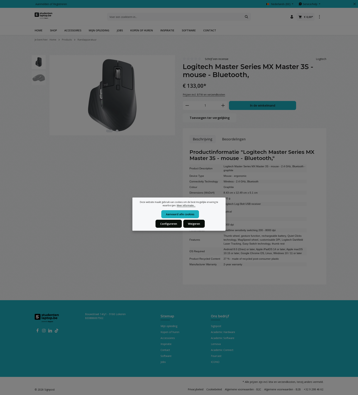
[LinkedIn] (50, 331)
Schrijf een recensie (216, 59)
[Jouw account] (292, 17)
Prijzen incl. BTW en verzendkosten (204, 94)
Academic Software (222, 338)
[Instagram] (44, 331)
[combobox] (174, 17)
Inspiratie (166, 344)
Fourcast (216, 356)
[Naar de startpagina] (43, 16)
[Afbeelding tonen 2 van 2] (117, 131)
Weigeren (194, 224)
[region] (103, 95)
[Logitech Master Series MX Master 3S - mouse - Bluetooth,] (112, 95)
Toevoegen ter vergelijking (210, 118)
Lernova (216, 344)
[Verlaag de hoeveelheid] (187, 105)
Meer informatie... (186, 205)
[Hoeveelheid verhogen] (223, 105)
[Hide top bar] (354, 4)
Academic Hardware (223, 332)
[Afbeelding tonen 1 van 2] (109, 131)
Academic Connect (222, 350)
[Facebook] (37, 331)
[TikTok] (56, 331)
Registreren (60, 4)
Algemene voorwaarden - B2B (282, 389)
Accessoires (168, 338)
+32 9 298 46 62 (313, 389)
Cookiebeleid (214, 389)
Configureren (168, 224)
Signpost (216, 326)
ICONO (215, 362)
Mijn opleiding (169, 326)
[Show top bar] (319, 17)
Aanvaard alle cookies (180, 214)
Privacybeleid (195, 389)
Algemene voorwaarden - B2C (243, 389)
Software (166, 356)
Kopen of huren (170, 332)
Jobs (163, 362)
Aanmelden (42, 4)
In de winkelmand (262, 105)
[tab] (202, 139)
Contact (165, 350)
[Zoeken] (246, 17)
